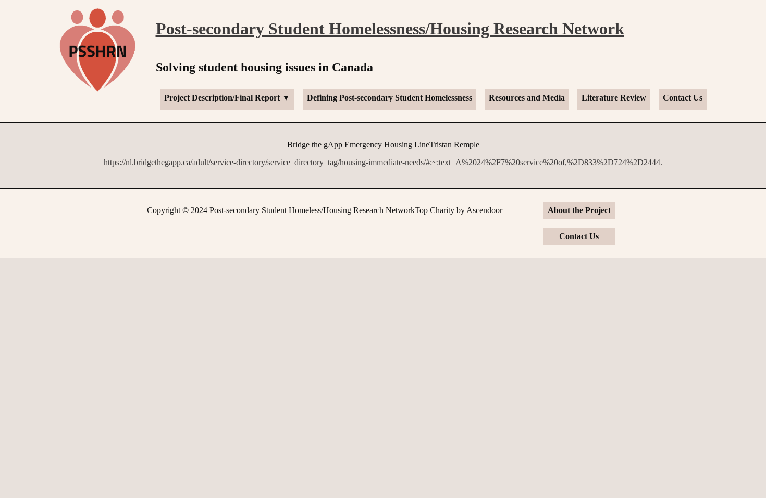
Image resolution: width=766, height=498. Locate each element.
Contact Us (682, 97)
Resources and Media (527, 97)
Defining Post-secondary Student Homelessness (389, 97)
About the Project (579, 210)
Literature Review (614, 97)
